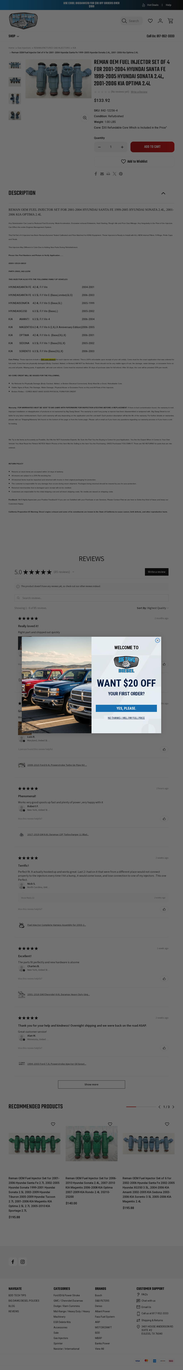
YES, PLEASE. (126, 708)
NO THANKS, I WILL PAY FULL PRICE (126, 718)
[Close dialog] (157, 640)
